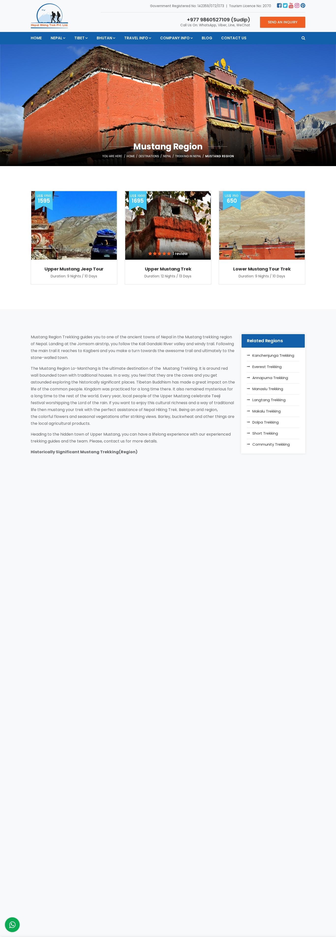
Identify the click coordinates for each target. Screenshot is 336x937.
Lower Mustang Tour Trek (261, 269)
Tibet (79, 38)
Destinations (149, 156)
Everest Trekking (267, 366)
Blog (207, 38)
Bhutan (104, 38)
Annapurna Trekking (270, 377)
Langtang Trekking (269, 399)
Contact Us (233, 38)
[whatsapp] (12, 926)
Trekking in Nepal (188, 156)
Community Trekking (271, 444)
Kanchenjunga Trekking (273, 355)
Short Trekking (265, 433)
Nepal (56, 38)
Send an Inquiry (282, 22)
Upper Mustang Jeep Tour (74, 269)
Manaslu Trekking (267, 388)
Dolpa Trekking (265, 422)
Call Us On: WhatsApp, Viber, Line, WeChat (215, 22)
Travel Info (136, 38)
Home (36, 38)
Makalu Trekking (266, 411)
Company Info (175, 38)
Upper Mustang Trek (168, 269)
